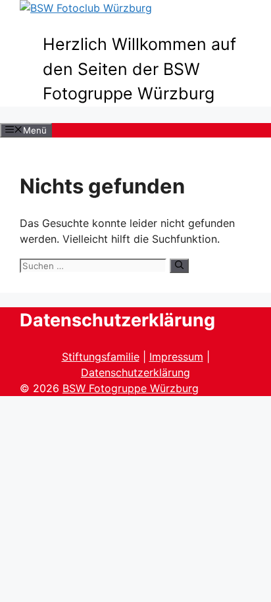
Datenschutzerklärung (135, 372)
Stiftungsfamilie (100, 356)
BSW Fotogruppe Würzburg (130, 388)
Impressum (176, 356)
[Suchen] (179, 266)
